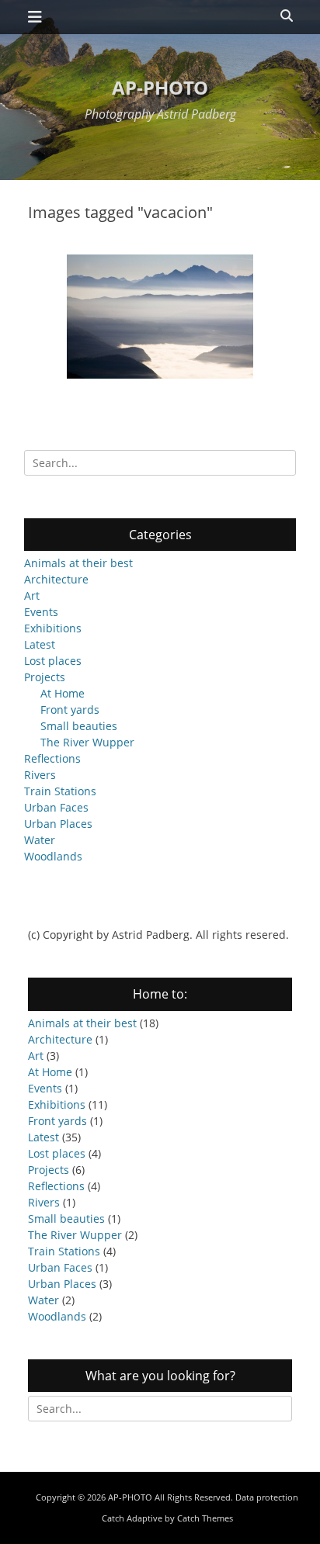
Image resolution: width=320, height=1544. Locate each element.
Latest (39, 644)
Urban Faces (56, 807)
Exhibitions (53, 628)
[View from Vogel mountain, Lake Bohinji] (160, 316)
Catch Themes (205, 1518)
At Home (62, 693)
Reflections (52, 758)
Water (39, 840)
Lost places (53, 660)
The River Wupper (87, 742)
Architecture (56, 579)
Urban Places (58, 823)
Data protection (266, 1497)
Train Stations (60, 791)
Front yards (69, 709)
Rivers (40, 774)
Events (41, 611)
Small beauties (78, 725)
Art (32, 595)
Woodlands (53, 856)
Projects (44, 677)
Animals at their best (78, 563)
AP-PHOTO (160, 87)
